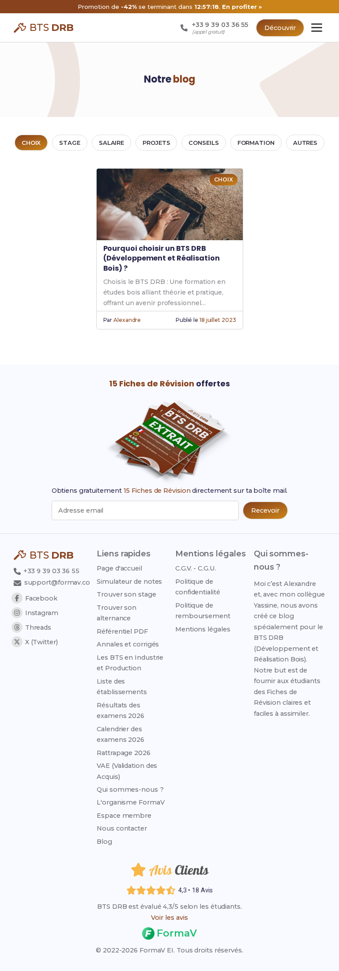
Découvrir (280, 28)
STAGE (69, 142)
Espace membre (124, 816)
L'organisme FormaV (130, 802)
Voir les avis (169, 918)
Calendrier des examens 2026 (120, 734)
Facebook (41, 598)
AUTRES (305, 142)
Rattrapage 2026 (124, 753)
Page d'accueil (119, 568)
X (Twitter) (41, 642)
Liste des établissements (122, 686)
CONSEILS (203, 142)
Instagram (41, 613)
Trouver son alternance (116, 613)
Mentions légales (202, 629)
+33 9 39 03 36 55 (50, 571)
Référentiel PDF (122, 631)
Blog (104, 842)
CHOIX (31, 142)
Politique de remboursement (202, 610)
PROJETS (156, 142)
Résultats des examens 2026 (120, 710)
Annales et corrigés (128, 644)
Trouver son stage (126, 594)
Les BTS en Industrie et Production (130, 663)
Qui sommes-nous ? (130, 789)
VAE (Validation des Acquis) (127, 771)
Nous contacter (122, 828)
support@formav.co (57, 582)
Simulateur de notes (129, 582)
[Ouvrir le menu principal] (316, 27)
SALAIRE (111, 142)
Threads (38, 627)
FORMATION (256, 142)
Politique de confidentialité (197, 587)
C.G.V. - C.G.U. (195, 568)
